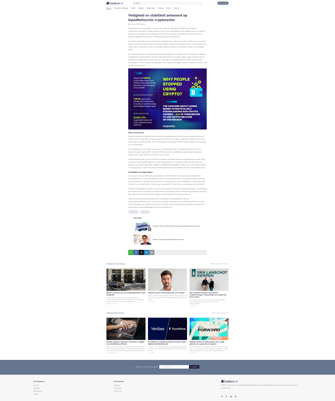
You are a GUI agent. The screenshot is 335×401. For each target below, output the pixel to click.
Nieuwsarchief (38, 391)
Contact (36, 394)
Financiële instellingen (121, 8)
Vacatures (161, 8)
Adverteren (37, 388)
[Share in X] (141, 252)
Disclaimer (117, 385)
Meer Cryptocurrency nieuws (220, 264)
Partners (176, 8)
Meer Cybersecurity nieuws (221, 313)
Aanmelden (194, 367)
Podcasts (141, 8)
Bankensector (150, 8)
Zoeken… (137, 3)
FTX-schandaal (174, 57)
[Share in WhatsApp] (130, 252)
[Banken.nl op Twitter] (222, 397)
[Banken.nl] (110, 2)
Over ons (36, 385)
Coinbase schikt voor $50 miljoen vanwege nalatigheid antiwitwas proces (176, 226)
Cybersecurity (145, 212)
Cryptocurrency (133, 212)
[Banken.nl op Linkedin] (231, 397)
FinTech (133, 8)
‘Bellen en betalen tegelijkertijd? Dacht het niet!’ (168, 240)
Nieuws (108, 8)
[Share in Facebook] (136, 252)
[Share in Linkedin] (146, 252)
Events (169, 8)
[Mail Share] (151, 252)
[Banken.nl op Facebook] (227, 397)
